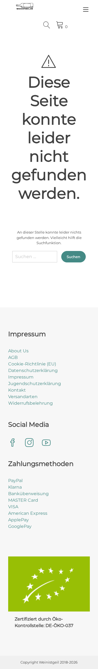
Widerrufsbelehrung (30, 403)
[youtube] (46, 443)
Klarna (15, 487)
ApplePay (18, 519)
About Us (18, 350)
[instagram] (29, 443)
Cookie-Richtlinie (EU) (32, 364)
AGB (13, 357)
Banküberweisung (28, 493)
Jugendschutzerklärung (34, 383)
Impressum (20, 377)
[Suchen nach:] (34, 259)
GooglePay (20, 526)
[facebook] (12, 443)
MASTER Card (23, 500)
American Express (27, 513)
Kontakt (17, 390)
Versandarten (23, 396)
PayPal (15, 480)
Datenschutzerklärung (33, 370)
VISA (13, 506)
